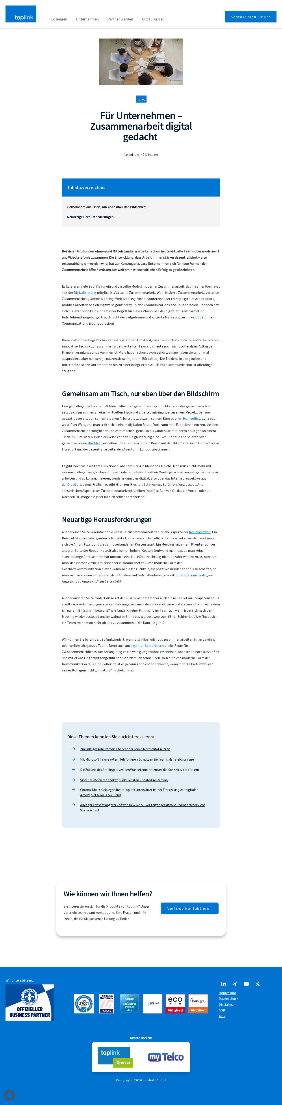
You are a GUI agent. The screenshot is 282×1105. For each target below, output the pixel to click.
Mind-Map (94, 443)
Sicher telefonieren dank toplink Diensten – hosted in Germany (124, 780)
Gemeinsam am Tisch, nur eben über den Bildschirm (107, 207)
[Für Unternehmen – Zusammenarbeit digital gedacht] (141, 62)
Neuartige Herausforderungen (90, 217)
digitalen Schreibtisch (147, 645)
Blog (141, 99)
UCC (198, 317)
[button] (9, 1095)
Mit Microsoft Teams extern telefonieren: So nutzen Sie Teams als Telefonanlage (137, 759)
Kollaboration (200, 532)
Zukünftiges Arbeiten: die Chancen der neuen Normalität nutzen (125, 749)
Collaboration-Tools (190, 575)
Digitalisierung (85, 292)
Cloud (71, 484)
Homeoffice (191, 418)
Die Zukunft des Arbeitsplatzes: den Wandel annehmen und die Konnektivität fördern (139, 769)
